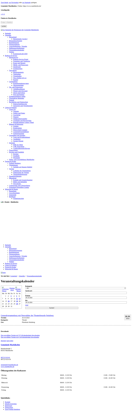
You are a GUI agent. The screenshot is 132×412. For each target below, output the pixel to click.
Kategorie (28, 286)
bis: (26, 300)
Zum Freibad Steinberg (12, 409)
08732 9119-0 (5, 357)
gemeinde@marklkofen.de (9, 365)
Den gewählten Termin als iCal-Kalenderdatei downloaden (20, 337)
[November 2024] (18, 291)
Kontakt (7, 402)
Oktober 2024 (12, 289)
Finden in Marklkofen (8, 18)
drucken (3, 341)
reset (26, 305)
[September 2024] (5, 291)
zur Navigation (14, 2)
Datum (27, 296)
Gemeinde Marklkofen (10, 345)
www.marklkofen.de (7, 366)
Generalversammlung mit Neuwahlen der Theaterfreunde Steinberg (27, 315)
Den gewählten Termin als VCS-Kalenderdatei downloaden (20, 335)
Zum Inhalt (4, 2)
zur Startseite (26, 2)
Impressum (8, 406)
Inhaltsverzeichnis (11, 404)
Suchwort (28, 291)
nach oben (9, 341)
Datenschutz (9, 407)
